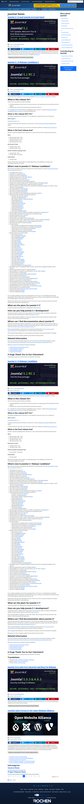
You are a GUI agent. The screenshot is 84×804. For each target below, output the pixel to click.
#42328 (19, 209)
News (39, 9)
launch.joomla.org (52, 127)
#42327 (21, 208)
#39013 (33, 284)
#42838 (20, 243)
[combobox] (75, 1)
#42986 (24, 175)
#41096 (39, 213)
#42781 (18, 247)
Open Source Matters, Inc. (40, 797)
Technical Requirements (66, 47)
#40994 (21, 187)
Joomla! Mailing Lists (66, 40)
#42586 (24, 272)
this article (38, 307)
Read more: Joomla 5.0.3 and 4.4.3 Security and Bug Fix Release (23, 706)
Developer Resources (50, 1)
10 (26, 776)
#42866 (22, 237)
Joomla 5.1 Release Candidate (42, 395)
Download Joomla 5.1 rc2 (13, 121)
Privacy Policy (28, 791)
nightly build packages (43, 123)
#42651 (33, 269)
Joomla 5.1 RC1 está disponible (21, 661)
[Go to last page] (39, 776)
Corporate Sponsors (66, 58)
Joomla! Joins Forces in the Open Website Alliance (31, 710)
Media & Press (52, 9)
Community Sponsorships (67, 61)
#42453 (24, 197)
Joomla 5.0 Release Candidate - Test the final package (22, 762)
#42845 (23, 235)
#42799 (23, 174)
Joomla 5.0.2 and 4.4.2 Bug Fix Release (18, 756)
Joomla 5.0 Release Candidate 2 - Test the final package (22, 761)
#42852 (18, 240)
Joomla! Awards (65, 32)
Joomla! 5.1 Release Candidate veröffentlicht (24, 659)
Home (9, 9)
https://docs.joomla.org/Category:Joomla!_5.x (24, 326)
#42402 (25, 191)
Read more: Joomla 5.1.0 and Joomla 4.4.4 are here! (21, 57)
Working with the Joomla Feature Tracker (19, 347)
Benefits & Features (25, 9)
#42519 (24, 275)
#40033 (38, 283)
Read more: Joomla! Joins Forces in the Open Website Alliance (23, 752)
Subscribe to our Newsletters (68, 68)
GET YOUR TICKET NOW (68, 5)
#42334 (43, 271)
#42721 (26, 215)
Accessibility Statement (18, 791)
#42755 (27, 288)
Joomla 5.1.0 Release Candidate (22, 361)
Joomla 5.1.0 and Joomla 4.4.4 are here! (26, 17)
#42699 (25, 190)
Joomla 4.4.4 (36, 54)
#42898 (22, 259)
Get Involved (64, 26)
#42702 (27, 180)
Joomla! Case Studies (66, 35)
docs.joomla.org (48, 329)
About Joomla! (16, 9)
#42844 (30, 230)
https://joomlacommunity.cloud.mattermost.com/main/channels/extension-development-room (30, 342)
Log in (69, 791)
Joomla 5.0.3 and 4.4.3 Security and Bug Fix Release (32, 667)
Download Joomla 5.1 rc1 (13, 420)
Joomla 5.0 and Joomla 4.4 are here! (18, 759)
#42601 (33, 228)
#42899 (22, 260)
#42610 (11, 268)
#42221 (30, 177)
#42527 (35, 278)
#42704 (32, 181)
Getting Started (65, 21)
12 (31, 776)
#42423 (21, 202)
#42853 (20, 238)
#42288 (23, 203)
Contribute (44, 9)
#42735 (21, 256)
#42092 (27, 277)
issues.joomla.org (35, 314)
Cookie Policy (35, 791)
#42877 (20, 255)
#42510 (39, 193)
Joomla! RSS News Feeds (67, 45)
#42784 (35, 288)
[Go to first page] (9, 776)
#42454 (24, 210)
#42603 (22, 290)
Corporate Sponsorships (67, 56)
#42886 (22, 252)
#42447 (20, 200)
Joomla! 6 (34, 9)
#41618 (40, 221)
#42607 (34, 274)
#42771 (29, 280)
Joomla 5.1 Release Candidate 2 (43, 96)
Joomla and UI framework (16, 351)
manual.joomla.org (12, 330)
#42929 (21, 263)
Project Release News (19, 44)
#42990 (18, 241)
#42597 (39, 225)
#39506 (29, 222)
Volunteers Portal (65, 63)
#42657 (26, 188)
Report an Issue (63, 791)
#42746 (25, 196)
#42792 (20, 249)
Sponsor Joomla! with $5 (45, 791)
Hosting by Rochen (42, 803)
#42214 (20, 234)
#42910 (22, 262)
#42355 (30, 199)
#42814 (20, 250)
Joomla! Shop (64, 37)
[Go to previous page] (11, 776)
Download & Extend (14, 1)
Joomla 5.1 (25, 54)
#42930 (23, 216)
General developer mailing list (17, 348)
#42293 (21, 205)
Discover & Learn (25, 1)
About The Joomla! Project (67, 28)
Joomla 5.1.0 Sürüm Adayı (19, 662)
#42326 (20, 206)
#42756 (23, 288)
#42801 (18, 246)
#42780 (40, 184)
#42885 (22, 291)
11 (28, 776)
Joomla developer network (16, 350)
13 (34, 776)
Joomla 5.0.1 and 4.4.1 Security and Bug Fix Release (21, 758)
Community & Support (37, 1)
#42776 (31, 288)
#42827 (22, 244)
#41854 (28, 287)
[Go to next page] (36, 776)
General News (17, 737)
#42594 (39, 227)
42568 (33, 231)
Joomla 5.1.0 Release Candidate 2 (23, 62)
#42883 (21, 253)
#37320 (39, 285)
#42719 (46, 212)
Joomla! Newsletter (65, 42)
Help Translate (55, 791)
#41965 (35, 281)
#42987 (29, 265)
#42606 (47, 219)
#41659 (24, 178)
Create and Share (65, 23)
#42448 (32, 218)
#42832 (46, 183)
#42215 (18, 258)
